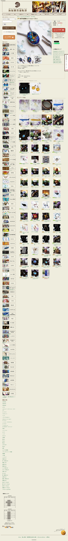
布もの (3, 441)
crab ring (36, 254)
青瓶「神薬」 (47, 277)
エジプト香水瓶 (5, 161)
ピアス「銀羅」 (47, 243)
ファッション (4, 430)
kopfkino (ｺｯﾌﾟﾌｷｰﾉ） (6, 254)
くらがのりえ (4, 245)
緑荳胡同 (4, 382)
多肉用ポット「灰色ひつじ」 (48, 141)
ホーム (8, 14)
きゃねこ (4, 232)
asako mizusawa (5, 179)
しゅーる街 (4, 276)
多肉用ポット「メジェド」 (58, 153)
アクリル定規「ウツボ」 (37, 127)
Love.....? (3, 386)
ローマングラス (5, 108)
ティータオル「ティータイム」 (47, 164)
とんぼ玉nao (4, 311)
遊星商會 (4, 373)
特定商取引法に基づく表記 (59, 37)
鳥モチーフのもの (5, 482)
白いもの (4, 473)
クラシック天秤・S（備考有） (47, 198)
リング (3, 415)
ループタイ (4, 423)
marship (3, 351)
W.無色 (3, 395)
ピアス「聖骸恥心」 (58, 233)
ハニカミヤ (4, 338)
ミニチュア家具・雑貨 (6, 166)
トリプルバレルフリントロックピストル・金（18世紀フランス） (57, 244)
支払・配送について (21, 14)
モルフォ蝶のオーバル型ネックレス (25, 142)
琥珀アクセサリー (5, 86)
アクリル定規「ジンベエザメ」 (59, 112)
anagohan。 (4, 183)
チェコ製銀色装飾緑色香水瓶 (25, 267)
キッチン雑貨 (4, 126)
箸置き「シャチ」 (58, 197)
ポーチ (3, 432)
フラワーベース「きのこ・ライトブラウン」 (35, 176)
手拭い (3, 428)
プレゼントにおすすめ (6, 489)
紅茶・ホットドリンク (6, 60)
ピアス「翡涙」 (47, 232)
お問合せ (46, 14)
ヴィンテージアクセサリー (7, 77)
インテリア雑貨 (5, 117)
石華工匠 (4, 280)
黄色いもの (4, 462)
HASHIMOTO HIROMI (6, 333)
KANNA (3, 219)
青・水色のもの (5, 460)
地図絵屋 (4, 294)
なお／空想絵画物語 (6, 316)
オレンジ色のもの (5, 469)
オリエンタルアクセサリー (7, 95)
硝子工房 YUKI (5, 214)
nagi (3, 320)
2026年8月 (4, 401)
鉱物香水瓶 (4, 104)
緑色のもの (4, 464)
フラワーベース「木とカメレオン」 (48, 127)
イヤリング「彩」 (47, 209)
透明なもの (4, 480)
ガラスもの (4, 444)
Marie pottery (4, 355)
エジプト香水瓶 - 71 (58, 210)
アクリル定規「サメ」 (26, 127)
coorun (3, 241)
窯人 (3, 210)
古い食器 (4, 55)
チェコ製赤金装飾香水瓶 (58, 255)
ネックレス (4, 411)
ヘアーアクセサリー (6, 417)
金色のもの (4, 476)
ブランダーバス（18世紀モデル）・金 (59, 126)
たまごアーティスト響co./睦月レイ (8, 289)
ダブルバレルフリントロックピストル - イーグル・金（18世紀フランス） (35, 198)
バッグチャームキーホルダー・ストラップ (7, 426)
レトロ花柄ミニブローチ (59, 142)
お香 (3, 130)
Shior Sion (4, 263)
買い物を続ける (59, 36)
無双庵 (3, 364)
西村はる (4, 342)
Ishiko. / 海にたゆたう (6, 188)
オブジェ (4, 435)
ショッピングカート (59, 14)
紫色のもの (4, 466)
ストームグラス (5, 157)
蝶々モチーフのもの (6, 484)
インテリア (4, 457)
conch (3, 258)
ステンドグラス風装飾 (6, 148)
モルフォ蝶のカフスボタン (58, 267)
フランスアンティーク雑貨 (7, 451)
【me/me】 (4, 369)
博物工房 (4, 329)
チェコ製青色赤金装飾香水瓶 (47, 255)
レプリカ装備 (4, 144)
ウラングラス (4, 73)
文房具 (3, 135)
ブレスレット (4, 413)
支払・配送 (24, 537)
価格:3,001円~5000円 (57, 62)
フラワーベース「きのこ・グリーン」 (46, 187)
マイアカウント (8, 17)
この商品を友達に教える (59, 34)
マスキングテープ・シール (7, 139)
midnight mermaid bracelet (58, 221)
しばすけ (4, 267)
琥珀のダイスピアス (35, 94)
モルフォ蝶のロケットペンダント (25, 278)
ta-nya (3, 285)
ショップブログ (34, 14)
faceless (3, 391)
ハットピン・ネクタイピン (7, 422)
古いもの (4, 64)
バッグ (3, 433)
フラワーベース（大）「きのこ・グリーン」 (46, 176)
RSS (7, 527)
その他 (3, 455)
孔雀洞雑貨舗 (4, 236)
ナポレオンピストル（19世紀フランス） (24, 153)
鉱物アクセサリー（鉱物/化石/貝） (8, 82)
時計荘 (3, 307)
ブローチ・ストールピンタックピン (6, 420)
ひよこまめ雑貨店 (5, 347)
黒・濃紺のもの (5, 475)
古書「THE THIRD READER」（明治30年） (24, 255)
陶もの (3, 442)
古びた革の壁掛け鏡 (48, 111)
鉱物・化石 (4, 51)
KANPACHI (4, 223)
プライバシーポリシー (41, 537)
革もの (3, 446)
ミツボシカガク (5, 360)
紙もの (3, 439)
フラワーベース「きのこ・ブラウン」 (57, 187)
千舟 (3, 298)
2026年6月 (4, 405)
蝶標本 (3, 152)
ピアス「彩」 (36, 209)
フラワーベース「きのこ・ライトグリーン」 (24, 187)
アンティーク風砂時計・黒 (36, 164)
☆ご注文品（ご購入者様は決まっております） (9, 397)
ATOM (11, 527)
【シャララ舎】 (5, 272)
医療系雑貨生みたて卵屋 (6, 192)
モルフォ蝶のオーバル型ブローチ (47, 153)
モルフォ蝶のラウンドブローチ (36, 267)
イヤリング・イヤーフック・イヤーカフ (8, 410)
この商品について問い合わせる (59, 33)
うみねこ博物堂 (5, 201)
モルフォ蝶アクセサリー (6, 91)
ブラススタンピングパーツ (7, 170)
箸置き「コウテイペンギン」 (25, 209)
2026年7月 (4, 403)
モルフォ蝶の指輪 (36, 152)
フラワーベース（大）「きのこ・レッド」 (57, 176)
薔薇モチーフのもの (6, 487)
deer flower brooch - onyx (58, 165)
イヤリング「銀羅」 (36, 244)
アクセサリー (61, 51)
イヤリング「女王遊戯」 (25, 233)
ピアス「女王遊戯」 (35, 231)
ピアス (3, 407)
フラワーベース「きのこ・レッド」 (24, 176)
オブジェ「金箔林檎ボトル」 (36, 221)
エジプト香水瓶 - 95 (26, 221)
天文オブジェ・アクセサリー (7, 113)
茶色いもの (4, 471)
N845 (3, 205)
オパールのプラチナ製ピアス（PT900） (24, 94)
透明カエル (25, 110)
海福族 (3, 453)
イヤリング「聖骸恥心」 (25, 244)
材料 (3, 448)
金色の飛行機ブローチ (47, 221)
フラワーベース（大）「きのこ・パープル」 (24, 199)
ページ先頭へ (63, 533)
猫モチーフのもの (5, 485)
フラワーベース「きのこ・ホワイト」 (35, 187)
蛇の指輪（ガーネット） (25, 164)
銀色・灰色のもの (5, 478)
